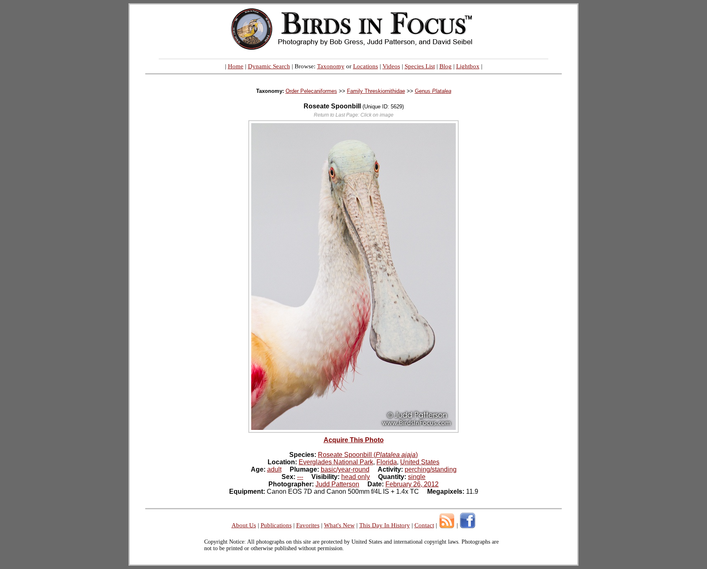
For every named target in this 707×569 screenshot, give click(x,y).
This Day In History (384, 525)
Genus (433, 91)
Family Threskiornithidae (376, 91)
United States (419, 462)
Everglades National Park (336, 462)
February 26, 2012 (412, 484)
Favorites (308, 525)
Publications (276, 525)
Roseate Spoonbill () (368, 454)
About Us (244, 525)
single (417, 476)
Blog (445, 66)
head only (355, 476)
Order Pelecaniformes (311, 91)
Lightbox (468, 66)
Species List (420, 66)
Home (235, 66)
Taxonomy (330, 66)
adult (274, 469)
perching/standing (431, 469)
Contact (424, 525)
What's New (339, 525)
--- (300, 476)
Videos (391, 66)
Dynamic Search (269, 66)
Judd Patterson (337, 484)
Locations (365, 66)
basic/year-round (345, 469)
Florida (386, 462)
